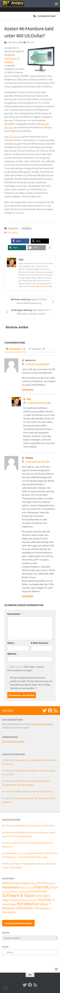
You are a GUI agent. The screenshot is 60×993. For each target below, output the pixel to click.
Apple (25, 883)
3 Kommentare (46, 16)
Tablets (6, 900)
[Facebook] (50, 710)
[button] (20, 241)
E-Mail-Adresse (40, 642)
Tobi (32, 42)
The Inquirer (15, 136)
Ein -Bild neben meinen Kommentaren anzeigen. (25, 668)
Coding (33, 883)
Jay (6, 791)
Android (7, 883)
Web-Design (9, 904)
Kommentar (14, 613)
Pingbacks (37, 348)
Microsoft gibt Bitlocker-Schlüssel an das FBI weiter (30, 825)
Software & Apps (18, 895)
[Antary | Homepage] (16, 3)
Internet (41, 886)
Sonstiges (42, 895)
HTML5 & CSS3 (26, 887)
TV (53, 900)
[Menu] (56, 3)
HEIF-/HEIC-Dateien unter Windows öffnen (32, 791)
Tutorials (44, 899)
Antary (17, 883)
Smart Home (22, 891)
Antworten (27, 389)
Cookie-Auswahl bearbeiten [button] (18, 923)
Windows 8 (10, 908)
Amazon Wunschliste (42, 724)
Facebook (43, 286)
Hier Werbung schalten (13, 741)
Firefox (42, 883)
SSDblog (48, 274)
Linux (53, 887)
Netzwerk (5, 892)
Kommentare (17, 348)
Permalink (13, 232)
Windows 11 (45, 908)
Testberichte (17, 900)
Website (11, 653)
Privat (12, 891)
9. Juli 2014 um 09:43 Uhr (37, 363)
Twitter (32, 286)
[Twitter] (44, 710)
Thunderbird (31, 900)
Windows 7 (43, 904)
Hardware (26, 228)
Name (11, 642)
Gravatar (19, 666)
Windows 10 (28, 908)
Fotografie (51, 883)
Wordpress (8, 912)
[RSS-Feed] (55, 710)
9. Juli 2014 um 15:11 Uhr (37, 461)
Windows (25, 903)
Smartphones (37, 891)
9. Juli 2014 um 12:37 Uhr (39, 402)
